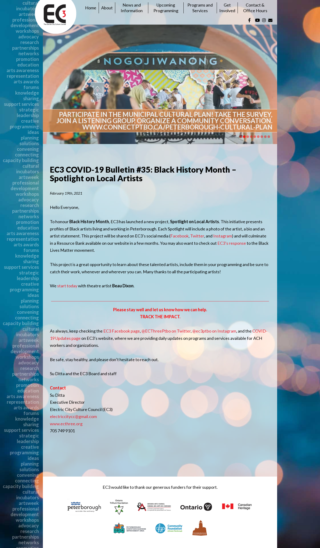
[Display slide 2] (244, 136)
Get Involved (227, 7)
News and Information (132, 7)
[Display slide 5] (254, 136)
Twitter (197, 235)
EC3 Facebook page (121, 330)
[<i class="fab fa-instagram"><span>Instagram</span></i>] (264, 20)
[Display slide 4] (251, 136)
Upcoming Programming (165, 7)
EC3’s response (231, 243)
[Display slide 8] (265, 136)
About (107, 7)
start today (67, 285)
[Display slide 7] (261, 136)
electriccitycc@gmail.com (73, 416)
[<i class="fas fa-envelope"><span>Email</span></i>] (270, 20)
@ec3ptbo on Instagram (214, 330)
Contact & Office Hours (255, 7)
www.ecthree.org (66, 423)
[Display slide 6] (258, 136)
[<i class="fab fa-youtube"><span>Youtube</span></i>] (257, 20)
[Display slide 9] (269, 136)
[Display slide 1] (240, 136)
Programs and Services (200, 7)
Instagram (222, 235)
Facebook (179, 235)
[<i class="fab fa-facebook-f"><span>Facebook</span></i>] (249, 20)
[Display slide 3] (247, 136)
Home (90, 7)
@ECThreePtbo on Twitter (166, 330)
